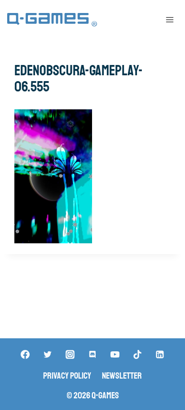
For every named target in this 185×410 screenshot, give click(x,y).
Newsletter (122, 375)
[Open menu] (169, 19)
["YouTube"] (115, 354)
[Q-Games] (52, 20)
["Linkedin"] (160, 354)
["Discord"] (92, 354)
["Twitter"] (48, 354)
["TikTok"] (137, 354)
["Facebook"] (25, 354)
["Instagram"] (70, 354)
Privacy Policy (67, 375)
